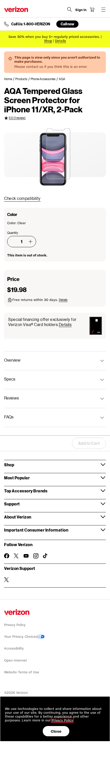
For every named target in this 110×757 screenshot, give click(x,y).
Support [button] (12, 503)
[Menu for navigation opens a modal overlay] (103, 9)
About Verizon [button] (17, 516)
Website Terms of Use (21, 672)
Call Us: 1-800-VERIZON (30, 24)
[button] (30, 241)
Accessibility (14, 648)
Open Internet (15, 660)
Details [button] (60, 41)
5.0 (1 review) (17, 118)
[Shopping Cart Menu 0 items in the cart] (92, 9)
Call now (67, 24)
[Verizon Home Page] (16, 9)
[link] (9, 79)
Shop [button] (9, 464)
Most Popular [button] (17, 477)
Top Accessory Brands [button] (25, 490)
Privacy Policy (15, 625)
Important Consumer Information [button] (36, 529)
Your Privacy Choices (20, 637)
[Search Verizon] (69, 9)
